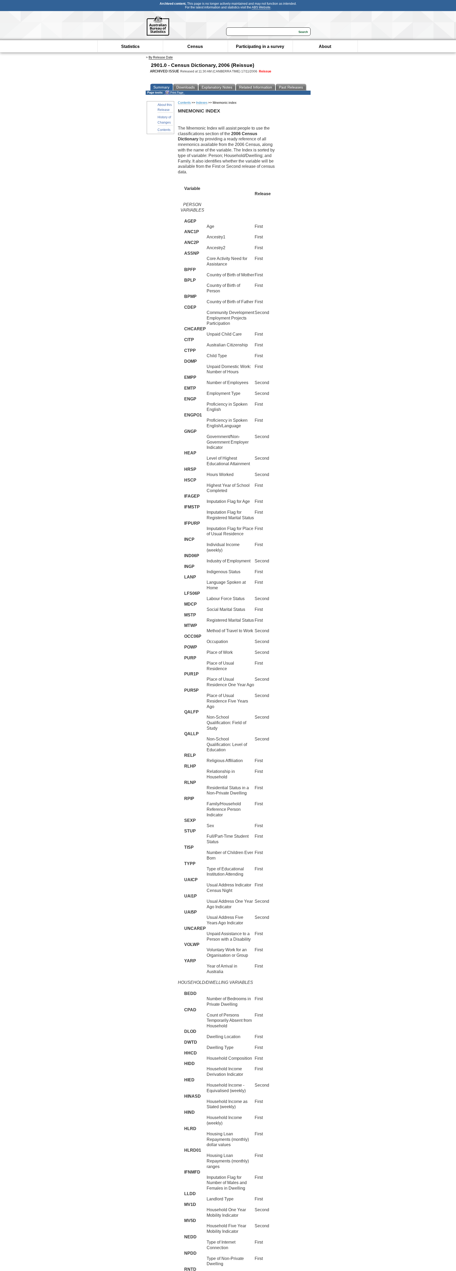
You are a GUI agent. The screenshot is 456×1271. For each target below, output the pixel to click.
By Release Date (161, 57)
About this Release (165, 107)
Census (195, 46)
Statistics (130, 46)
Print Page (176, 92)
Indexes (201, 103)
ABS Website (261, 7)
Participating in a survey (260, 46)
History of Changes (164, 119)
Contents (164, 130)
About (325, 46)
